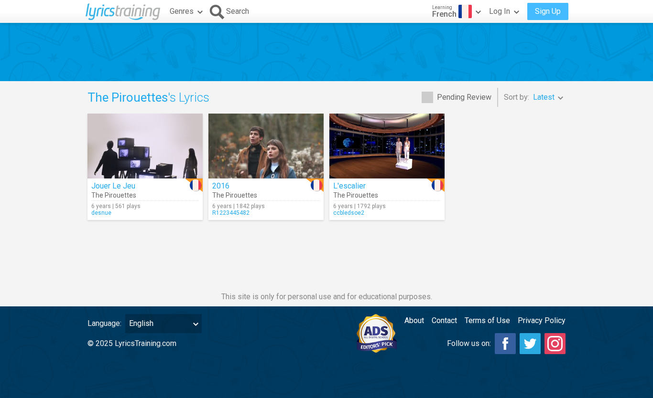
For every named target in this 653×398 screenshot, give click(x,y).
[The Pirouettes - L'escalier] (387, 146)
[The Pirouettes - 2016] (266, 146)
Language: (104, 323)
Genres (182, 11)
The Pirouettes (113, 195)
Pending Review (464, 97)
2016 (220, 185)
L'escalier (349, 185)
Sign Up (548, 11)
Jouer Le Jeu (113, 185)
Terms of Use (487, 320)
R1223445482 (231, 212)
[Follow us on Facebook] (505, 343)
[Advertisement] (326, 52)
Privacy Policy (542, 320)
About (414, 320)
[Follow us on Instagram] (555, 343)
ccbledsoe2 (348, 212)
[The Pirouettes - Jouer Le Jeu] (145, 146)
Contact (444, 320)
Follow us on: (469, 343)
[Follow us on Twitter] (530, 343)
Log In (499, 11)
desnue (101, 212)
